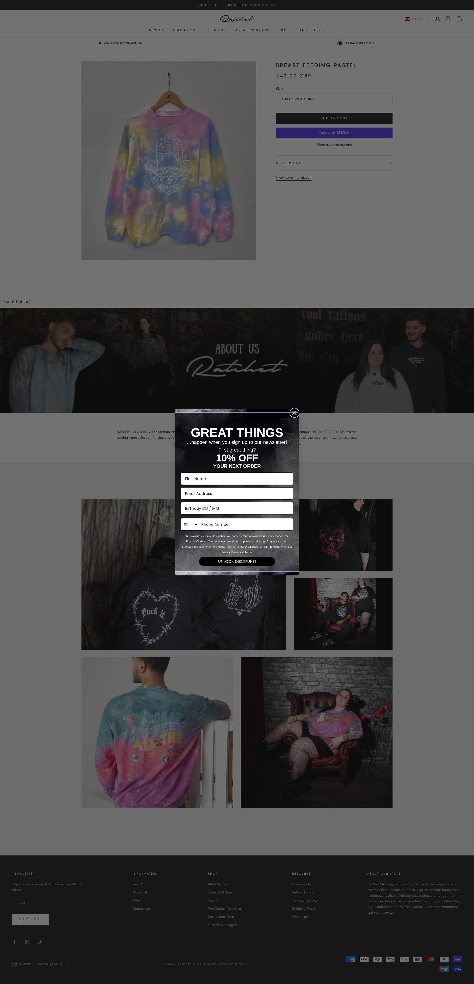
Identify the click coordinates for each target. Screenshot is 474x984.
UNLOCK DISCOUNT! (237, 561)
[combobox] (190, 524)
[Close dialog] (294, 413)
